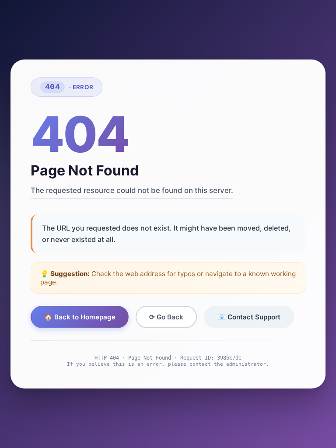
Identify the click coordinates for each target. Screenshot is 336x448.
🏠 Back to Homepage (80, 317)
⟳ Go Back (166, 317)
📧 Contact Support (248, 317)
